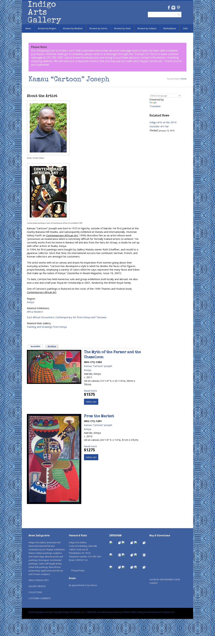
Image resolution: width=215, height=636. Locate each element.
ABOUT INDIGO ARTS (39, 580)
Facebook (169, 8)
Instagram (173, 8)
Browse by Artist (122, 28)
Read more (90, 390)
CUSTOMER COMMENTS (40, 598)
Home (183, 78)
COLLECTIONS (35, 592)
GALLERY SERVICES (37, 586)
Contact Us (142, 54)
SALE (185, 28)
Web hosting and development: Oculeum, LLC (153, 612)
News (28, 28)
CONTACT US (81, 560)
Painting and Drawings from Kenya (47, 326)
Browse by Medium (73, 28)
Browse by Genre (98, 28)
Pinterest (178, 8)
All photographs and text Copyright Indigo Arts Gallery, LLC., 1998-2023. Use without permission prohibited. (80, 612)
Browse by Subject (147, 28)
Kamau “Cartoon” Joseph (98, 366)
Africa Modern (35, 311)
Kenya (30, 302)
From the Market (99, 416)
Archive (52, 346)
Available (37, 346)
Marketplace (169, 28)
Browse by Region (47, 28)
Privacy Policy (77, 570)
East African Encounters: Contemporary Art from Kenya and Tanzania (66, 317)
